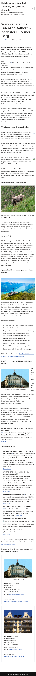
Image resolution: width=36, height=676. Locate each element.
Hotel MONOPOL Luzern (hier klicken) (16, 601)
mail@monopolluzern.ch (16, 594)
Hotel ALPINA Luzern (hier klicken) (14, 656)
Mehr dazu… (7, 534)
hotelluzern (7, 40)
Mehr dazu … (5, 441)
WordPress (25, 674)
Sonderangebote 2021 (8, 544)
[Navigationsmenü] (32, 8)
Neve (9, 674)
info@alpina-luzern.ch (15, 649)
